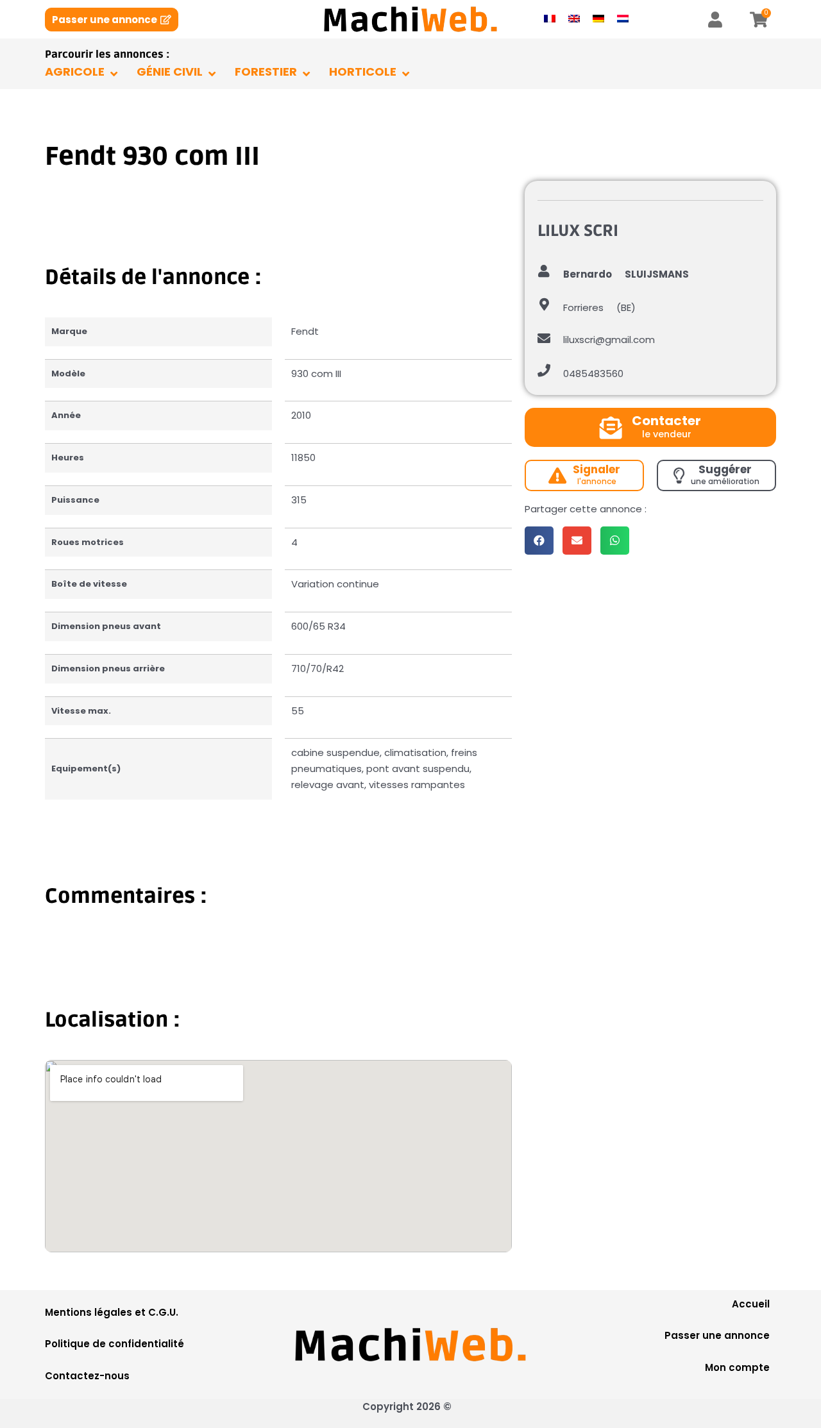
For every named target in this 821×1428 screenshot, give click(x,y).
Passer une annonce (717, 1335)
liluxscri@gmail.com (609, 339)
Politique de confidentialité (114, 1343)
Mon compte (737, 1367)
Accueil (751, 1304)
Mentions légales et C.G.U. (111, 1312)
